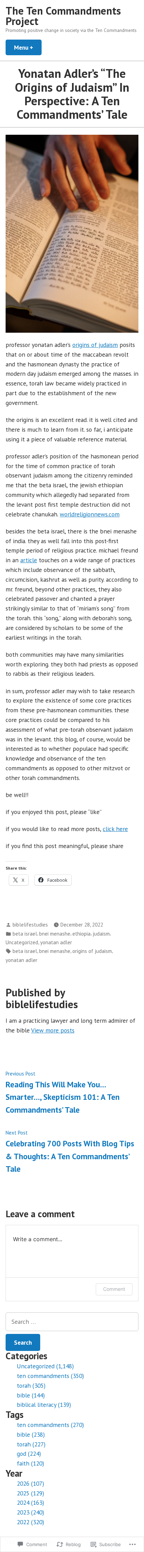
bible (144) (31, 1395)
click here (115, 829)
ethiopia (81, 933)
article (28, 560)
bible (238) (31, 1434)
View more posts (52, 1030)
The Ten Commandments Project (63, 16)
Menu (28, 47)
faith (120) (30, 1463)
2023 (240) (30, 1512)
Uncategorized (22, 942)
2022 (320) (30, 1522)
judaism (101, 933)
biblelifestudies (30, 924)
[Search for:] (72, 1321)
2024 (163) (30, 1503)
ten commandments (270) (50, 1425)
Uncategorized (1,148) (45, 1366)
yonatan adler (56, 942)
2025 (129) (30, 1493)
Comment (114, 1289)
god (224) (29, 1454)
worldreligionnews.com (90, 514)
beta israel (25, 933)
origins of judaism (95, 345)
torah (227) (31, 1444)
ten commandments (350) (50, 1376)
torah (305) (31, 1385)
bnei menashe (54, 933)
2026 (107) (30, 1483)
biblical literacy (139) (44, 1405)
